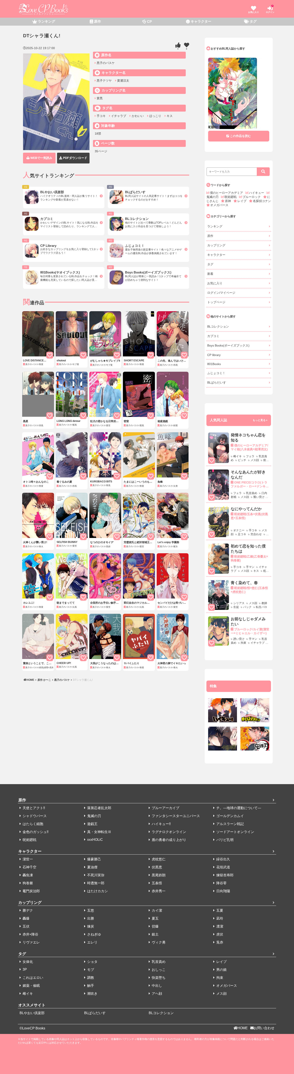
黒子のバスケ (105, 63)
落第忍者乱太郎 (98, 808)
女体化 (27, 962)
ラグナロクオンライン (168, 832)
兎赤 (219, 942)
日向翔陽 (222, 891)
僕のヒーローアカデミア (227, 192)
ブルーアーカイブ (165, 808)
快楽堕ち (158, 977)
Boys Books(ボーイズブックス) (228, 345)
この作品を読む (240, 136)
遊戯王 (91, 824)
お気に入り (214, 283)
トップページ (216, 302)
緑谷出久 (222, 859)
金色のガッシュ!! (35, 832)
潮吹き (91, 993)
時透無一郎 (95, 883)
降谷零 (221, 883)
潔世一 (27, 859)
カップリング (216, 245)
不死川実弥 (95, 875)
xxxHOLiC (94, 839)
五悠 (90, 910)
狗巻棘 (27, 883)
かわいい (137, 116)
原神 (228, 201)
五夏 (219, 910)
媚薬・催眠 (31, 985)
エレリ (91, 942)
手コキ (101, 116)
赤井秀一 (158, 891)
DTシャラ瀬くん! (82, 679)
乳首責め (158, 962)
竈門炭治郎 (31, 891)
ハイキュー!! (161, 824)
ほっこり (154, 116)
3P (24, 969)
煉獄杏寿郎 (224, 875)
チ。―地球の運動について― (238, 808)
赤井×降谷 (30, 934)
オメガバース (219, 205)
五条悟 (156, 883)
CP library (214, 355)
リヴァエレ (31, 942)
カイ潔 (156, 910)
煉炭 (90, 926)
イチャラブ (118, 116)
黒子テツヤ (104, 80)
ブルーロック (252, 197)
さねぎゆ (93, 934)
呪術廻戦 (230, 197)
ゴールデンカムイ (229, 816)
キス (169, 116)
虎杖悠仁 (158, 859)
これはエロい (32, 977)
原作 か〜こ (44, 679)
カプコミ (213, 336)
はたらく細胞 (32, 824)
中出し (156, 985)
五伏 (25, 926)
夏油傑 (91, 867)
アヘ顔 (156, 993)
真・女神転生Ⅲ (98, 832)
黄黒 (99, 98)
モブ (90, 969)
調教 (90, 977)
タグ (210, 264)
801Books (214, 364)
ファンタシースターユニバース (175, 816)
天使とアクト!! (33, 808)
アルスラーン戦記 (229, 824)
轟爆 (25, 918)
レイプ (242, 201)
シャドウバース (34, 816)
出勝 (90, 918)
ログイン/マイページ (221, 292)
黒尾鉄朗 (158, 875)
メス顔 (221, 993)
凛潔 (219, 926)
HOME (30, 679)
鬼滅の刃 (93, 816)
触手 (90, 985)
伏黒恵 (156, 867)
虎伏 (219, 934)
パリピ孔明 (224, 840)
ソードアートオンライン (234, 832)
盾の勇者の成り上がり (168, 840)
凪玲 (219, 918)
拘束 (219, 977)
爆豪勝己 (93, 859)
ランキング (214, 226)
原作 (210, 236)
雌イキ (27, 993)
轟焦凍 (27, 875)
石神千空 (29, 867)
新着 (210, 273)
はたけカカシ (97, 891)
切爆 (155, 926)
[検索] (263, 171)
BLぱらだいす (216, 382)
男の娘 (221, 969)
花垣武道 (222, 867)
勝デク (27, 910)
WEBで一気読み (40, 158)
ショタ (91, 962)
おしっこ (158, 969)
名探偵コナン (262, 201)
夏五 (155, 918)
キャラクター (216, 254)
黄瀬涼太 (122, 80)
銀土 (155, 934)
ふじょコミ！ (216, 373)
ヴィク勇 (158, 942)
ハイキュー (257, 192)
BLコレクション (218, 326)
